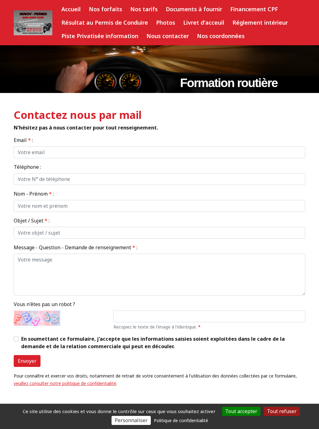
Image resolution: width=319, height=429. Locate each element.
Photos (165, 22)
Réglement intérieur (260, 22)
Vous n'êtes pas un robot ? (44, 304)
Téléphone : (27, 166)
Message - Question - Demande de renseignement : (75, 247)
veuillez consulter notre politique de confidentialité (65, 383)
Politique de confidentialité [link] (181, 420)
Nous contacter (167, 36)
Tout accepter (241, 411)
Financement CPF (254, 9)
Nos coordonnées (221, 36)
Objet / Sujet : (32, 220)
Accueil (71, 9)
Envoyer (27, 361)
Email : (23, 140)
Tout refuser (282, 411)
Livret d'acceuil (203, 22)
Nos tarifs (144, 9)
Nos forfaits (105, 9)
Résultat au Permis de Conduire (104, 22)
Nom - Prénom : (34, 193)
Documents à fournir (194, 9)
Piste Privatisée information (99, 36)
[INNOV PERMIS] (33, 23)
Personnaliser (131, 420)
